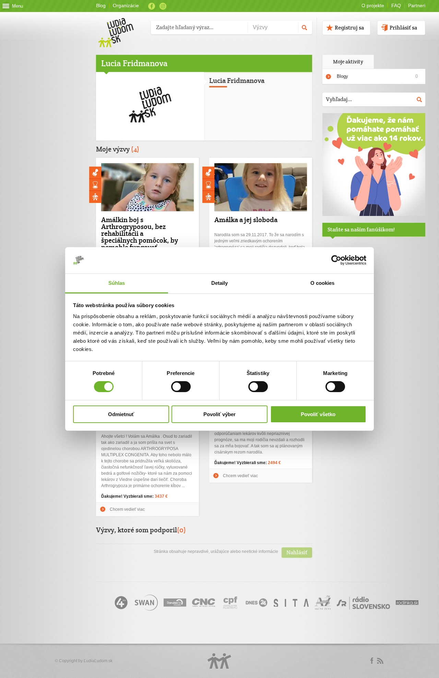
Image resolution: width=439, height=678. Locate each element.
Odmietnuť (121, 414)
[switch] (181, 386)
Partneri (416, 5)
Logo (219, 661)
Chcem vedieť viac (240, 475)
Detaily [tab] (219, 283)
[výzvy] (373, 214)
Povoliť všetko (318, 414)
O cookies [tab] (322, 283)
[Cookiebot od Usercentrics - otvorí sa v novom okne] (336, 260)
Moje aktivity (348, 61)
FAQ (396, 5)
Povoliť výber (219, 414)
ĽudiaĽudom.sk (98, 660)
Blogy (342, 76)
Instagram (162, 6)
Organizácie (126, 5)
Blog (101, 5)
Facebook (151, 6)
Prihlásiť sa (403, 27)
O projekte (372, 5)
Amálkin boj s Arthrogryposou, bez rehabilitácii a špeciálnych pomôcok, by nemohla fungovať (139, 233)
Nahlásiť (296, 552)
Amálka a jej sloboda (245, 219)
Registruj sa (349, 27)
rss (380, 660)
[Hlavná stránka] (121, 25)
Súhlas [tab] (116, 283)
